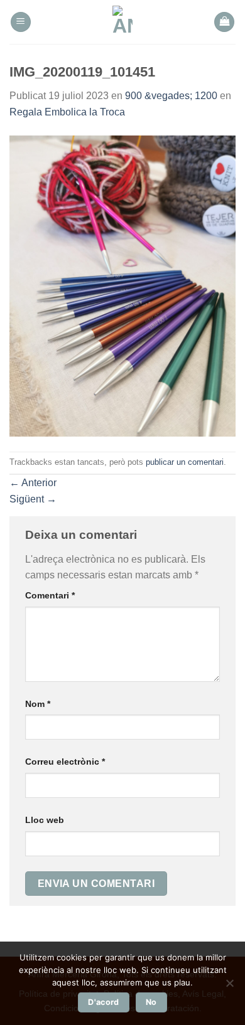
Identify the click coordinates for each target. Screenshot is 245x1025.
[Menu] (21, 22)
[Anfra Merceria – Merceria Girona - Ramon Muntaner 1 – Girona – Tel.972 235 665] (123, 22)
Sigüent (33, 499)
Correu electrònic (65, 762)
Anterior (33, 482)
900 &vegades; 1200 (171, 95)
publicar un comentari (185, 462)
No (151, 1002)
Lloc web (44, 820)
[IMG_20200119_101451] (122, 285)
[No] (229, 987)
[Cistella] (224, 22)
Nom (37, 704)
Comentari (50, 595)
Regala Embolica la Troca (67, 112)
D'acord (103, 1002)
